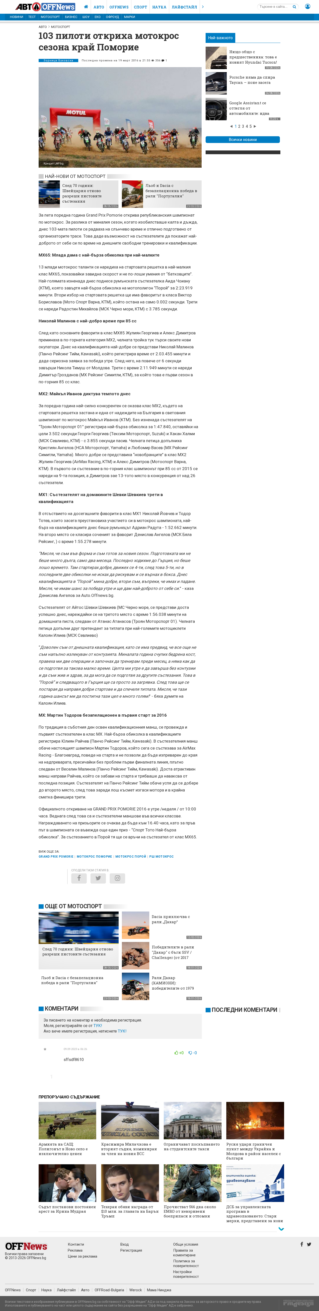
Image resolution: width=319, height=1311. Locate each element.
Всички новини (243, 139)
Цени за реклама (82, 1256)
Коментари (62, 1008)
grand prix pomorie (56, 856)
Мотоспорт (50, 17)
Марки (129, 17)
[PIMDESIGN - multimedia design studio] (296, 1305)
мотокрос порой (130, 856)
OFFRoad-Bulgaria (109, 1290)
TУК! (97, 1025)
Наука (159, 7)
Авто (98, 7)
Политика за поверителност (186, 1263)
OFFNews (13, 1290)
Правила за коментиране (184, 1252)
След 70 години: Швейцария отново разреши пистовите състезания (82, 193)
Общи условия (185, 1244)
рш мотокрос (161, 856)
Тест (32, 17)
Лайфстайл (184, 7)
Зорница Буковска (58, 60)
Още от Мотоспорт (73, 906)
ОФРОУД (112, 17)
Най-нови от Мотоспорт (75, 176)
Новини (16, 17)
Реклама (75, 1250)
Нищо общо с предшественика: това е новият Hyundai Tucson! (253, 57)
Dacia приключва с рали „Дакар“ (171, 919)
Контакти (76, 1244)
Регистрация (131, 1250)
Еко (98, 17)
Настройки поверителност (186, 1274)
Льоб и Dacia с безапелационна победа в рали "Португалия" (171, 190)
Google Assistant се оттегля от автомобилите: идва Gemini (249, 110)
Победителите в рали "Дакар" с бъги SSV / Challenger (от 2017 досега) (173, 954)
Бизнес (71, 17)
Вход (124, 1244)
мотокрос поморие (94, 856)
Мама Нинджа (159, 1290)
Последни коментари (244, 1010)
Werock (135, 1290)
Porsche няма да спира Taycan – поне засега (252, 80)
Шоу (85, 17)
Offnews (119, 7)
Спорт (140, 7)
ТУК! (122, 1031)
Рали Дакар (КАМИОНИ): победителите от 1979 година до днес (173, 985)
